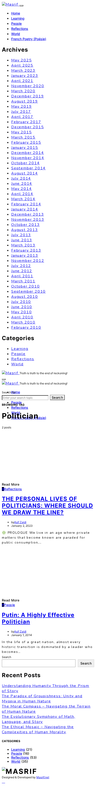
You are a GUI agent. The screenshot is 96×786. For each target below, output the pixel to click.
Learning (17, 18)
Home (15, 13)
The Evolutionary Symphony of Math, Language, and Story (38, 719)
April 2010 (22, 317)
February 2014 (26, 204)
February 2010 (26, 327)
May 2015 (21, 132)
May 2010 (21, 312)
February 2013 (26, 250)
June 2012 (21, 271)
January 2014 (24, 209)
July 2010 (21, 301)
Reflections (19, 29)
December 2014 (27, 152)
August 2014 (24, 173)
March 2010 (23, 322)
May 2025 (21, 60)
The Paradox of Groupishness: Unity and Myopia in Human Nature (42, 699)
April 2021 (22, 80)
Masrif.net (42, 777)
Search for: (9, 392)
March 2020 (23, 91)
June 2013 (21, 240)
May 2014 (21, 188)
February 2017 (26, 121)
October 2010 (25, 286)
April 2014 (22, 193)
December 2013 (27, 214)
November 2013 (27, 219)
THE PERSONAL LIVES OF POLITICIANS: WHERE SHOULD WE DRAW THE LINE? (47, 505)
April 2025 (22, 65)
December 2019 (27, 96)
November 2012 (27, 260)
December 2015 (27, 127)
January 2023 (24, 75)
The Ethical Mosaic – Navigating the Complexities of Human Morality (38, 729)
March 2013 (23, 245)
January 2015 (24, 147)
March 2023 (23, 70)
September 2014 (28, 168)
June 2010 (21, 306)
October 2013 (25, 224)
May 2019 (21, 106)
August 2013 (24, 229)
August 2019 (24, 101)
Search (57, 397)
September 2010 (28, 291)
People (16, 23)
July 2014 (21, 178)
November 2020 (27, 86)
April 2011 (22, 276)
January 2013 (24, 255)
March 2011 (23, 281)
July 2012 (21, 265)
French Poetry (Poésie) (28, 39)
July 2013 (21, 235)
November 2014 (27, 157)
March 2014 (23, 199)
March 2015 (23, 137)
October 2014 (25, 163)
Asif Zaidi (20, 522)
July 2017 (21, 111)
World (15, 34)
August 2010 (24, 296)
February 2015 (26, 142)
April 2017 (22, 116)
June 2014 (21, 183)
